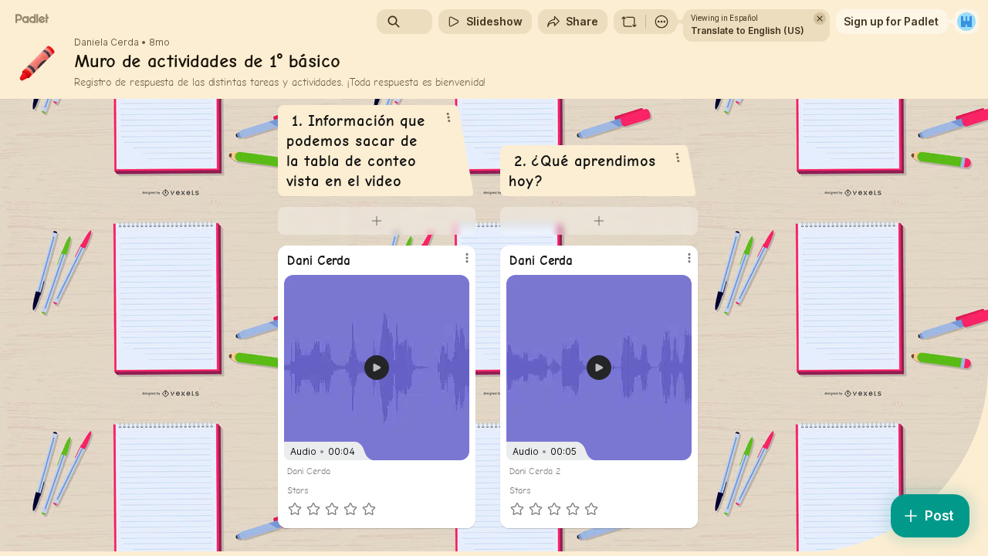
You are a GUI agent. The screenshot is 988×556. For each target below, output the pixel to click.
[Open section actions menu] (448, 117)
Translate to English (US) (747, 30)
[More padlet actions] (661, 21)
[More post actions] (466, 258)
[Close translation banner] (820, 18)
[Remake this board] (629, 21)
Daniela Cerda (106, 42)
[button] (376, 367)
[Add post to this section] (376, 221)
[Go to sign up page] (966, 21)
